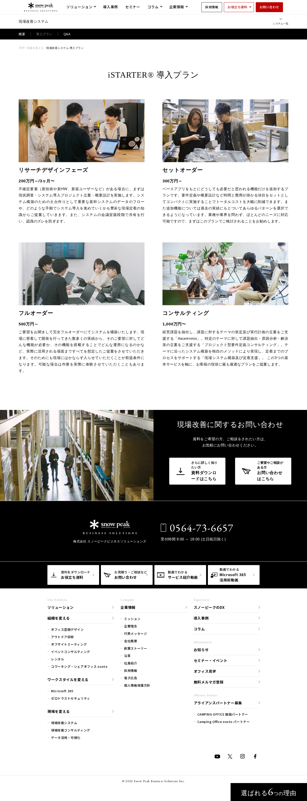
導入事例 (110, 6)
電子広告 (130, 678)
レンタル (57, 659)
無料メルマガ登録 (209, 682)
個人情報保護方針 (137, 685)
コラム (153, 6)
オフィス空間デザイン (67, 629)
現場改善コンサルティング (70, 730)
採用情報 (211, 7)
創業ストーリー (135, 648)
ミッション (132, 618)
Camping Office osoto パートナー (223, 721)
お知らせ (201, 649)
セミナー (132, 6)
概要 (22, 34)
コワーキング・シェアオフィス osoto (79, 666)
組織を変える (58, 618)
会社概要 (130, 641)
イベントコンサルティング (70, 651)
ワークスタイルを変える (68, 679)
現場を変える (58, 711)
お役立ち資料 (237, 7)
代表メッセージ (135, 633)
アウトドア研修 (62, 637)
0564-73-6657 (202, 527)
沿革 (127, 655)
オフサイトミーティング (69, 644)
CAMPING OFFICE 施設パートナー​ (222, 714)
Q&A (67, 34)
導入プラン (44, 34)
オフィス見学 (205, 671)
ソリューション (79, 6)
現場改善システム (64, 722)
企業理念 (130, 626)
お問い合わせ (269, 7)
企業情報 (176, 6)
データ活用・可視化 (65, 737)
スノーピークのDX (209, 607)
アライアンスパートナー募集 (218, 702)
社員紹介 (130, 663)
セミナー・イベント (210, 660)
